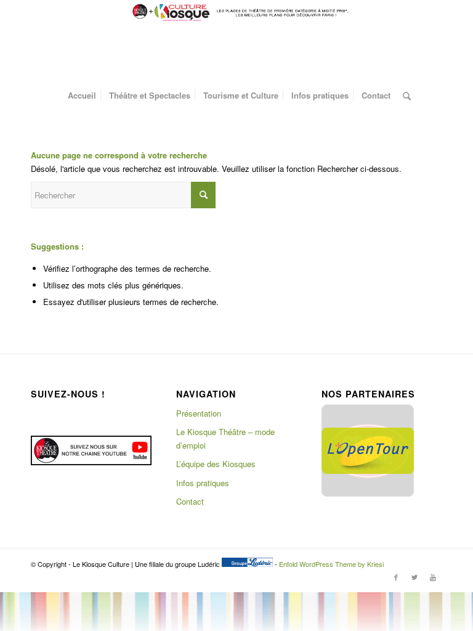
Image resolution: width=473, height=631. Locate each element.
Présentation (198, 413)
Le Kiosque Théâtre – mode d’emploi (225, 438)
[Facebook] (396, 577)
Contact (190, 501)
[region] (367, 450)
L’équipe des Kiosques (216, 464)
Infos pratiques (202, 483)
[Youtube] (433, 577)
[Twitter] (414, 577)
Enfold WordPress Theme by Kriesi (331, 564)
